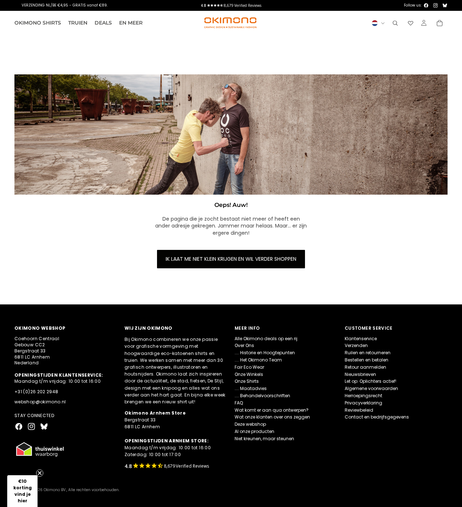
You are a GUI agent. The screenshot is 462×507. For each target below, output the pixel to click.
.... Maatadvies (251, 388)
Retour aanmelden (365, 367)
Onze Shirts (247, 381)
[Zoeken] (395, 23)
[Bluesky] (445, 5)
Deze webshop (250, 424)
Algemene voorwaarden (371, 388)
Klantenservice (361, 338)
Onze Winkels (249, 374)
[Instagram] (435, 5)
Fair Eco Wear (249, 367)
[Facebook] (426, 5)
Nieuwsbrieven (360, 374)
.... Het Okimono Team (258, 360)
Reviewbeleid (359, 410)
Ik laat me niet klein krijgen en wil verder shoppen (231, 259)
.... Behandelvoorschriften (262, 396)
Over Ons (244, 345)
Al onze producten (254, 431)
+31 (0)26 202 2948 (36, 392)
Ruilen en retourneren (368, 353)
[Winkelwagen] (440, 23)
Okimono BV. (55, 490)
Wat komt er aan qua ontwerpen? (272, 410)
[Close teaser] (39, 473)
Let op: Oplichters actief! (370, 381)
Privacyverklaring (363, 403)
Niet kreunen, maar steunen (264, 439)
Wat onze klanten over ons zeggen (272, 417)
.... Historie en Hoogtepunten (265, 353)
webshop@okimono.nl (40, 402)
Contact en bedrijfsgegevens (377, 417)
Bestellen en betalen (366, 360)
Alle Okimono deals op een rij (266, 338)
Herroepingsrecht (363, 396)
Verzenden (356, 345)
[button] (22, 491)
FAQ (239, 403)
